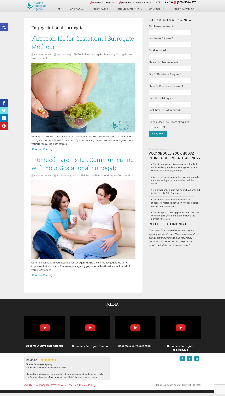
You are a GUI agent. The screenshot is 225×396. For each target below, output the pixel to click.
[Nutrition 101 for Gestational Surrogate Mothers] (83, 98)
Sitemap (62, 385)
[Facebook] (4, 103)
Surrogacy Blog (184, 9)
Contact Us (156, 9)
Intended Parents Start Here (136, 3)
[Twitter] (4, 110)
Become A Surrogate (103, 3)
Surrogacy (109, 54)
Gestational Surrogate (90, 54)
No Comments (39, 58)
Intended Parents (129, 9)
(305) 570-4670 (186, 2)
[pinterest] (4, 126)
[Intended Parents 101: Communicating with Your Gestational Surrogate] (83, 219)
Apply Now (76, 9)
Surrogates (100, 9)
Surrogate (122, 54)
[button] (4, 27)
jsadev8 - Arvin (42, 54)
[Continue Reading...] (42, 149)
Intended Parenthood (96, 175)
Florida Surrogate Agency (168, 385)
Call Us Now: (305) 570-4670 (40, 385)
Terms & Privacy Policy (162, 149)
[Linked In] (4, 118)
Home (59, 9)
